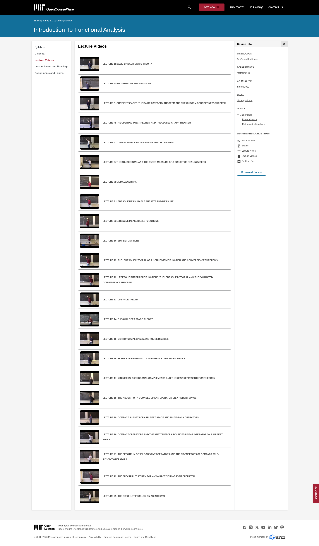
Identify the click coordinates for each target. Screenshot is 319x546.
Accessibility (95, 537)
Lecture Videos (44, 60)
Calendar (40, 53)
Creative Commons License (117, 537)
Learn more (137, 529)
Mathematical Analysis (253, 124)
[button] (251, 172)
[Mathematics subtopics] (238, 114)
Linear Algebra (249, 119)
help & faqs (256, 7)
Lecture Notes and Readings (51, 66)
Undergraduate (244, 100)
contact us (275, 7)
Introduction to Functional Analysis (79, 29)
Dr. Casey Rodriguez (247, 59)
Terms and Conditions (145, 537)
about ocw (236, 7)
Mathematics (243, 73)
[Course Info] (284, 44)
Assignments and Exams (49, 72)
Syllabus (39, 47)
